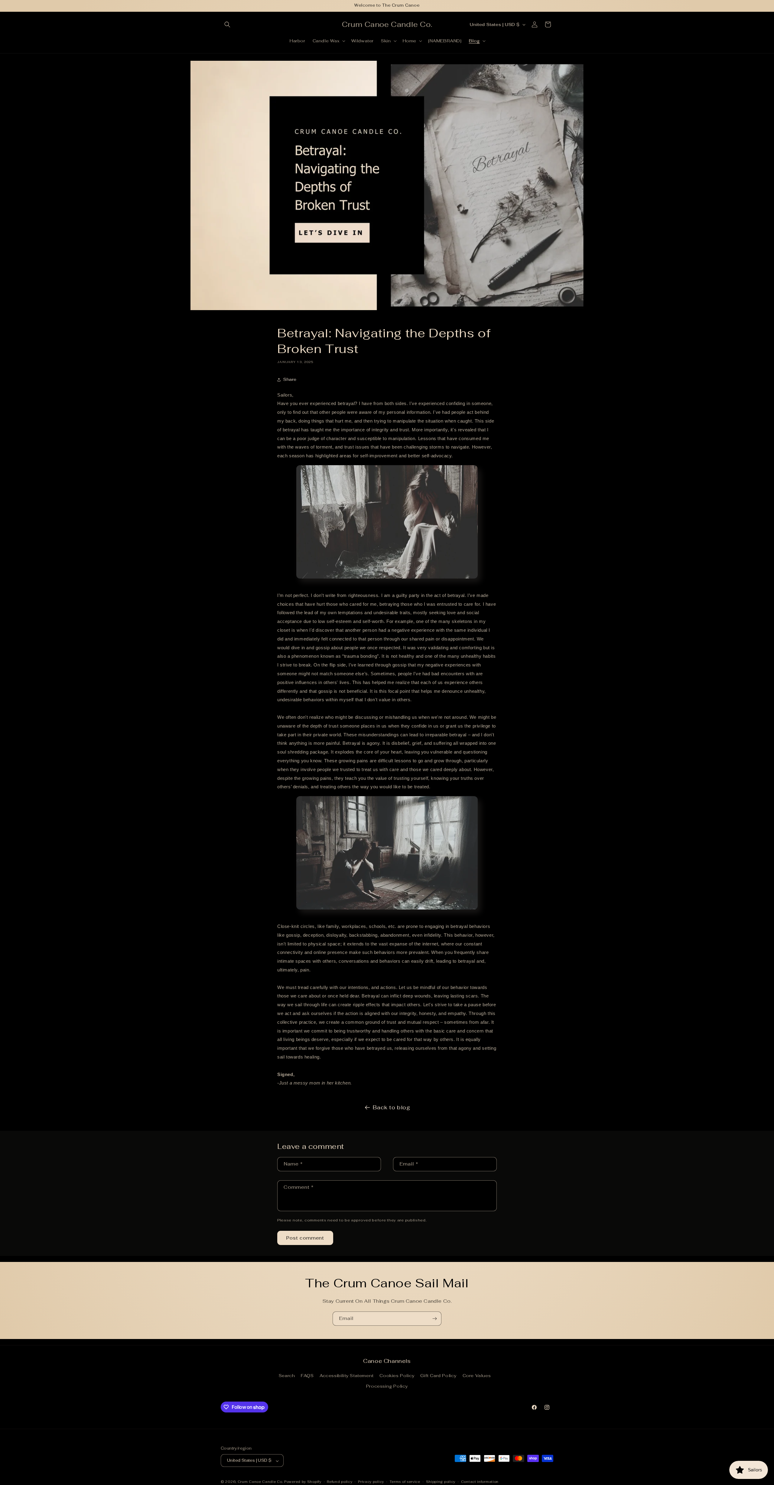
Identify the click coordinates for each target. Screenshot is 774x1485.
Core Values (477, 1376)
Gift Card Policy (438, 1376)
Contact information (480, 1482)
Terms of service (405, 1482)
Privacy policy (371, 1482)
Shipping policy (441, 1482)
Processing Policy (387, 1386)
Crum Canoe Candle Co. (260, 1482)
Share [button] (290, 379)
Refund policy (339, 1482)
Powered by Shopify (302, 1482)
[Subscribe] (434, 1319)
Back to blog (391, 1107)
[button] (227, 24)
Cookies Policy (396, 1376)
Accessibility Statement (347, 1376)
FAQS (307, 1376)
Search (287, 1376)
